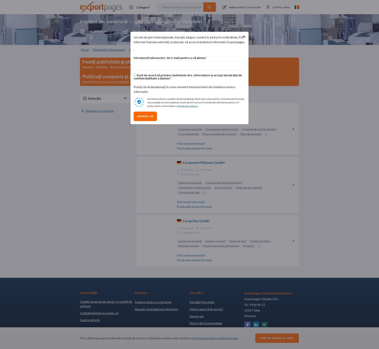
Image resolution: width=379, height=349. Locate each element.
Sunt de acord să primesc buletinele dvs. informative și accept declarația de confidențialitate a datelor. (188, 77)
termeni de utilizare (188, 106)
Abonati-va (145, 116)
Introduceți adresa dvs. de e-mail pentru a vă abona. (169, 57)
